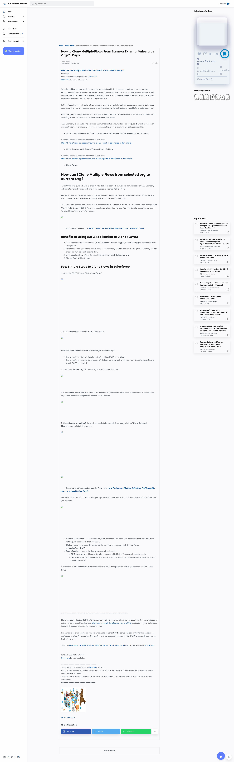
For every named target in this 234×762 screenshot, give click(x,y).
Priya (64, 717)
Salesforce (71, 717)
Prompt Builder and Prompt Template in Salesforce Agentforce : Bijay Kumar (212, 344)
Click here (65, 658)
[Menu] (4, 3)
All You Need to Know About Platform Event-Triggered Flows (116, 228)
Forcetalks (92, 76)
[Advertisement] (103, 25)
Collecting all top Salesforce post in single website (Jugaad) (214, 284)
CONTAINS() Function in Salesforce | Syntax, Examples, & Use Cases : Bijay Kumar (213, 312)
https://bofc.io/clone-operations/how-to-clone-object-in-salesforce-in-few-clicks (96, 143)
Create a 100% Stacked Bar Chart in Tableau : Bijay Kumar (214, 270)
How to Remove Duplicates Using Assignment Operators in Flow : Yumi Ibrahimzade (214, 225)
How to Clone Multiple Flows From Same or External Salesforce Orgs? (92, 70)
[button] (32, 3)
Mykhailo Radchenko (206, 246)
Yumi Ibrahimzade (213, 231)
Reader (68, 61)
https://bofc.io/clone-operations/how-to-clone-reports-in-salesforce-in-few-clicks (96, 158)
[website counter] (212, 97)
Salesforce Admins (213, 288)
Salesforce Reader (17, 3)
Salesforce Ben (212, 260)
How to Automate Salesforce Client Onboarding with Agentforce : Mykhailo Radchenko (214, 241)
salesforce (212, 317)
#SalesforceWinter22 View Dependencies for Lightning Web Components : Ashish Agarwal (214, 328)
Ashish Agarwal (205, 333)
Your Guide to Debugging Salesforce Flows (210, 297)
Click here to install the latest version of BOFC (112, 623)
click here (65, 79)
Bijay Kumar (203, 274)
